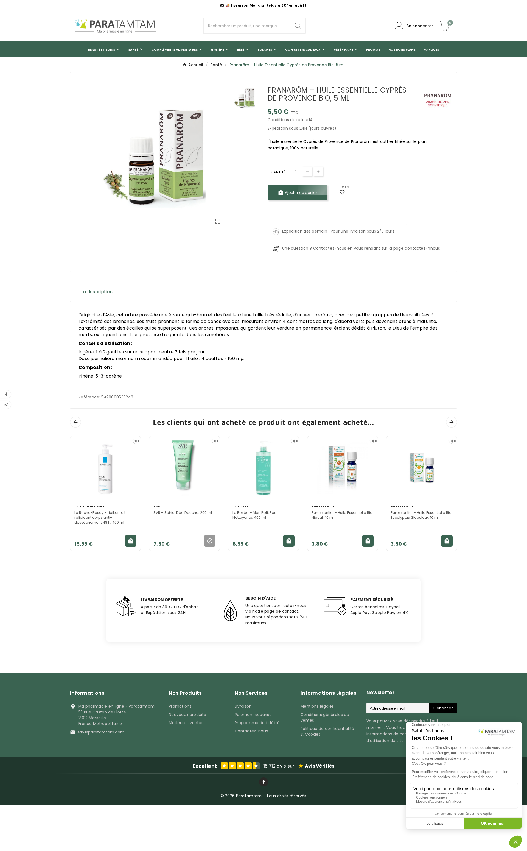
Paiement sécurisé (253, 714)
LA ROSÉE (240, 506)
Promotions (180, 706)
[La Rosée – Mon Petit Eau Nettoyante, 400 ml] (263, 468)
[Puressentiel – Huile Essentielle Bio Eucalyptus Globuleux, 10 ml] (422, 468)
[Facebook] (263, 781)
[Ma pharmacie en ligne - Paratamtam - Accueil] (115, 26)
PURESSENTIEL (324, 506)
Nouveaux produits (187, 714)
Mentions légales (317, 706)
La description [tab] (97, 292)
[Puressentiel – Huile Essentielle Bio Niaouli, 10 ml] (343, 468)
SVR (156, 506)
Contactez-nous (251, 731)
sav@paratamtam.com (100, 732)
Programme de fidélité (257, 723)
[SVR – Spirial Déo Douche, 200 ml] (184, 468)
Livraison (243, 706)
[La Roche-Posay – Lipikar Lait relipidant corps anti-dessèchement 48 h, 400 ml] (105, 468)
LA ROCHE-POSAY (89, 506)
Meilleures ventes (186, 723)
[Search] (298, 26)
